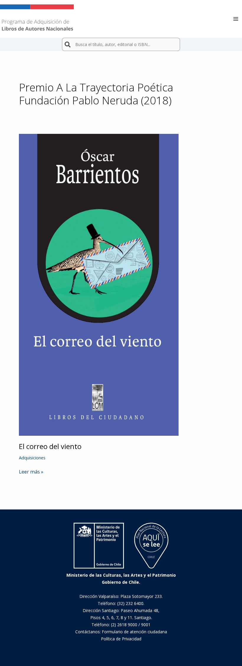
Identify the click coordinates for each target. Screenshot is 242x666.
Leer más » (31, 471)
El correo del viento (50, 446)
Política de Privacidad (121, 639)
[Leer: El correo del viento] (99, 284)
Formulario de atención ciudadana (134, 631)
